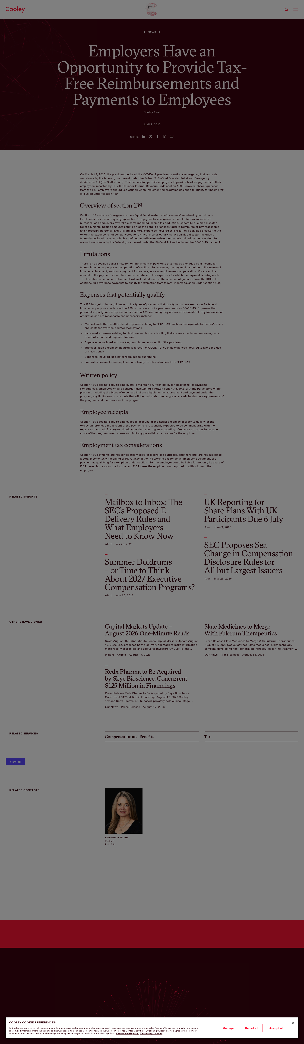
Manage (228, 1028)
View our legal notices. (151, 1033)
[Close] (293, 1023)
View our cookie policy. (127, 1033)
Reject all (251, 1028)
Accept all (276, 1028)
